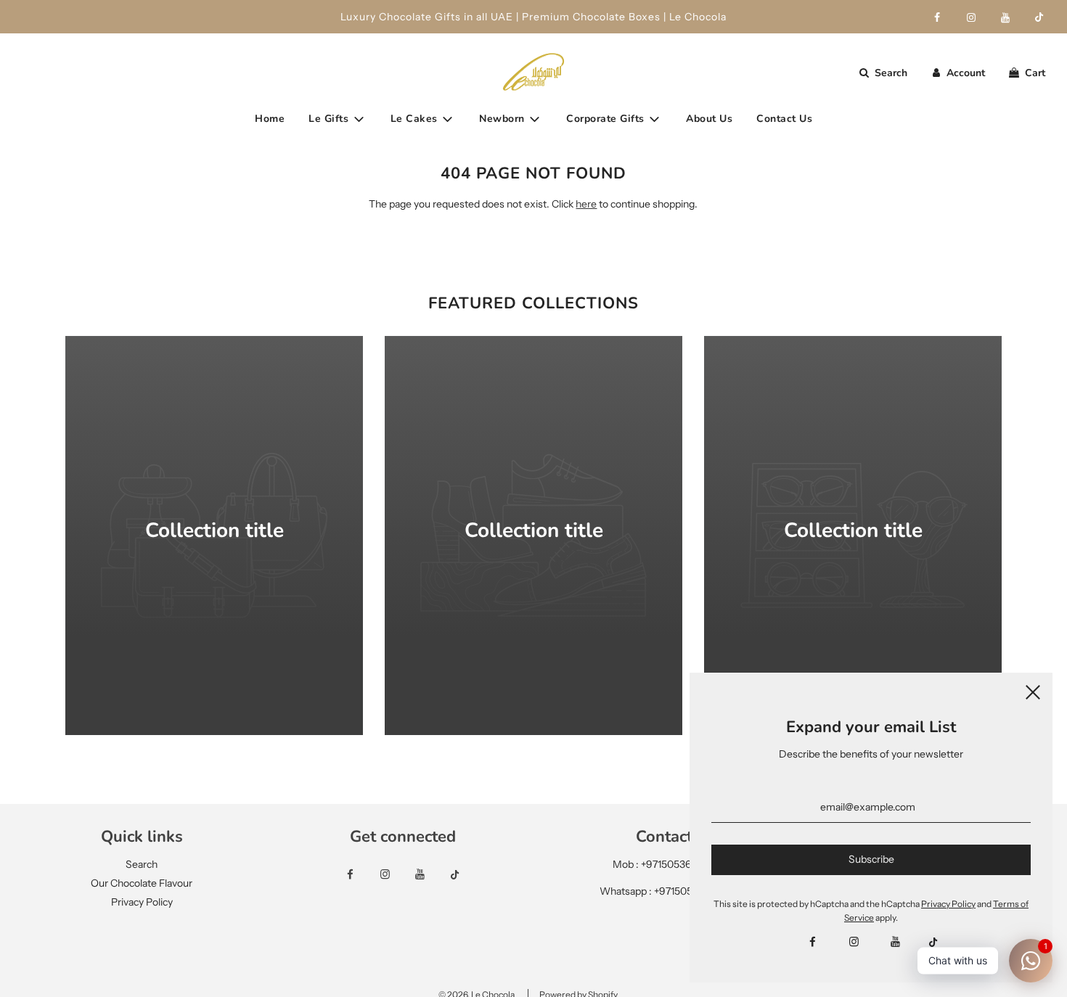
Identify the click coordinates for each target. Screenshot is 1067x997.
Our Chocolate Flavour (141, 883)
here (586, 203)
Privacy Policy (142, 901)
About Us (709, 119)
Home (270, 119)
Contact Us (784, 119)
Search (142, 864)
